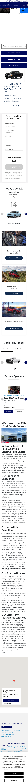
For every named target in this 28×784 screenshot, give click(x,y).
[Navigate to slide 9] (19, 13)
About (22, 745)
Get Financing (14, 295)
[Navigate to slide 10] (21, 13)
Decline (14, 777)
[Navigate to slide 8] (17, 13)
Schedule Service (13, 382)
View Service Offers (14, 259)
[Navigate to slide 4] (10, 13)
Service (10, 745)
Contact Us (7, 728)
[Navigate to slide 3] (8, 13)
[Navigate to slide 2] (6, 13)
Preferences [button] (5, 769)
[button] (14, 683)
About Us (22, 748)
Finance (17, 745)
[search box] (14, 45)
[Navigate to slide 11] (23, 13)
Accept (14, 773)
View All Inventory (13, 196)
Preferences (14, 780)
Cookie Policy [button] (18, 766)
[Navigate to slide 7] (15, 13)
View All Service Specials (13, 380)
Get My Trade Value (14, 330)
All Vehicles (4, 746)
